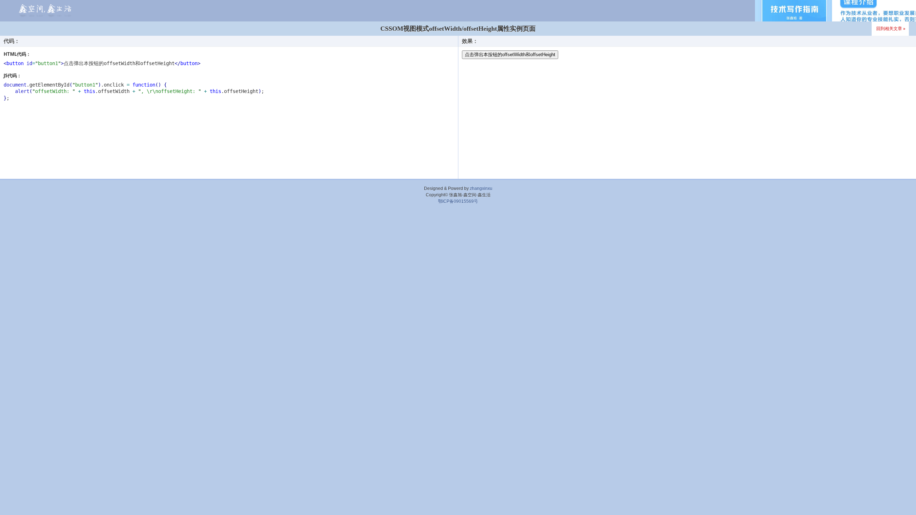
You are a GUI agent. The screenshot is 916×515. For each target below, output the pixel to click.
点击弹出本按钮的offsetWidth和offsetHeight (510, 54)
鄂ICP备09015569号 (458, 201)
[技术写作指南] (835, 10)
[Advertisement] (458, 226)
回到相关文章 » (890, 28)
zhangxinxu (481, 188)
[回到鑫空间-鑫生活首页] (44, 11)
